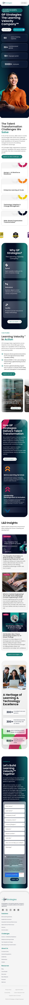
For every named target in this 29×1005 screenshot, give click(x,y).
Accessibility (7, 992)
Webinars (3, 982)
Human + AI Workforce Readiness (8, 936)
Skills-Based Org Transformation (8, 944)
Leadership (3, 956)
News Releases (4, 976)
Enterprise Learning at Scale (7, 939)
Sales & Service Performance (7, 924)
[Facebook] (18, 910)
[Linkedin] (2, 910)
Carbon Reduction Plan (19, 992)
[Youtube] (14, 910)
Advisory (3, 927)
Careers (3, 962)
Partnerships (4, 959)
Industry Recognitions (6, 954)
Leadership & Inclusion (6, 919)
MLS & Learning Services (6, 916)
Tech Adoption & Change (7, 942)
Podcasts (3, 979)
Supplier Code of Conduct (15, 995)
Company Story (5, 951)
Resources (3, 974)
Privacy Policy (15, 865)
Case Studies (4, 971)
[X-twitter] (6, 910)
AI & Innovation (4, 930)
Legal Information (19, 989)
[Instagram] (10, 910)
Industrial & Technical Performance (9, 922)
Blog (2, 969)
